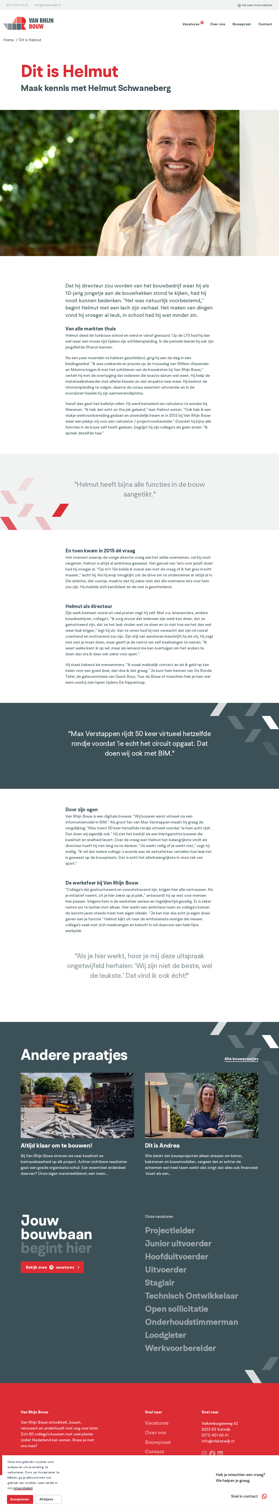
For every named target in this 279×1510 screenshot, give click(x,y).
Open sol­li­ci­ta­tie (176, 1309)
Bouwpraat (242, 24)
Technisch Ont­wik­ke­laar (191, 1296)
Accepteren (19, 1499)
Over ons (217, 24)
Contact (265, 24)
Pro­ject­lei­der (170, 1230)
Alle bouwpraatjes (241, 1059)
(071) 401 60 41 (17, 5)
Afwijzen (46, 1499)
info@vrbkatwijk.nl (47, 5)
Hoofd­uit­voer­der (176, 1256)
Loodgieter (165, 1335)
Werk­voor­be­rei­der (180, 1348)
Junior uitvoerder (178, 1243)
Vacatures (192, 24)
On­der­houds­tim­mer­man (191, 1322)
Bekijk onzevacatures (50, 1267)
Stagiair (160, 1283)
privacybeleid (23, 1488)
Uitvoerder (165, 1270)
